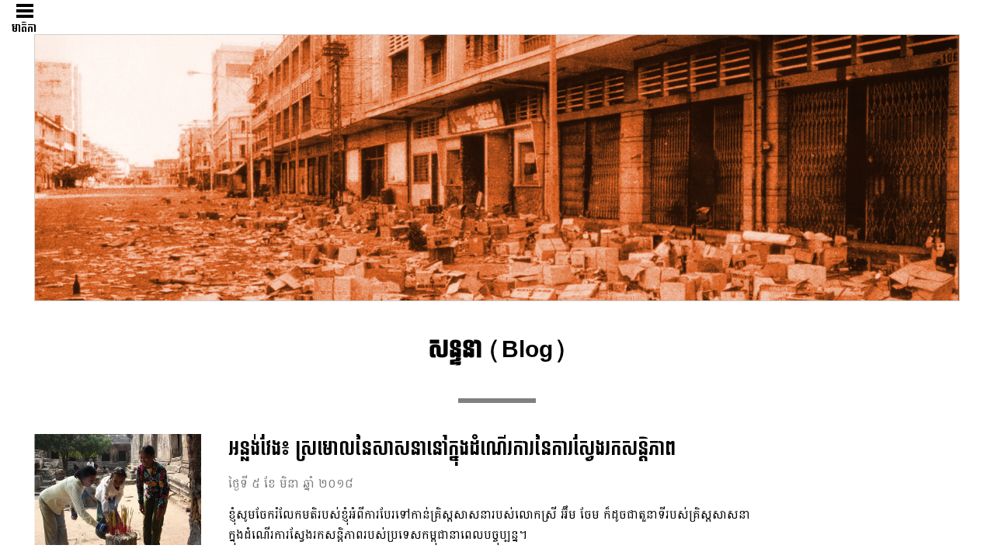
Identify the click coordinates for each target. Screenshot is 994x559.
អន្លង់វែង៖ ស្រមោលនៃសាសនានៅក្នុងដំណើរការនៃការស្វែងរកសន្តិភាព (452, 449)
